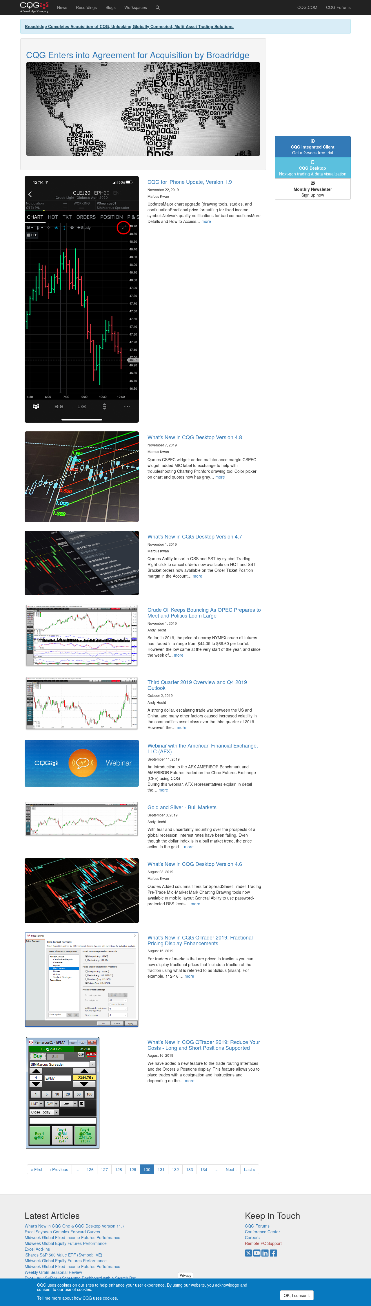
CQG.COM (307, 7)
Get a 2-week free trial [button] (312, 149)
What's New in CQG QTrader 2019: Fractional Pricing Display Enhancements (200, 940)
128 (120, 1169)
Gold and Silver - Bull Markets (182, 807)
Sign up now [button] (313, 192)
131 (162, 1169)
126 (91, 1169)
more (206, 221)
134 (205, 1169)
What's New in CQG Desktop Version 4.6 (195, 863)
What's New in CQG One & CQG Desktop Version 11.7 (75, 1226)
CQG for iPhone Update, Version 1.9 (190, 181)
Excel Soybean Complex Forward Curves (62, 1231)
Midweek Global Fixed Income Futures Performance (72, 1237)
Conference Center (262, 1231)
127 (105, 1169)
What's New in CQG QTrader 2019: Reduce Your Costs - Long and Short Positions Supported (204, 1044)
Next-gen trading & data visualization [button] (312, 171)
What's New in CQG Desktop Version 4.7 (195, 536)
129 (134, 1169)
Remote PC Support (263, 1243)
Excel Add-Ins (37, 1249)
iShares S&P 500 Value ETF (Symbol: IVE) (63, 1255)
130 (148, 1170)
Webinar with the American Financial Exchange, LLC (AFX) (203, 748)
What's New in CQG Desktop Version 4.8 (195, 437)
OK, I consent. (297, 1295)
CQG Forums (338, 7)
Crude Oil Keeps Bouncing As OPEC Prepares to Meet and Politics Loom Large (204, 612)
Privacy (185, 1275)
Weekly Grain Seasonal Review (53, 1272)
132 (176, 1169)
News (62, 7)
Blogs (111, 7)
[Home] (36, 7)
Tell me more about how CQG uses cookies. (77, 1298)
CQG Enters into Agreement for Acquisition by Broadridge (138, 54)
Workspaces (135, 7)
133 (191, 1169)
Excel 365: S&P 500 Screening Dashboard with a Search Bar (80, 1278)
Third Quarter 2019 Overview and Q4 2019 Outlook (197, 684)
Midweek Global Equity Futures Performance (66, 1243)
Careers (252, 1237)
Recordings (86, 7)
